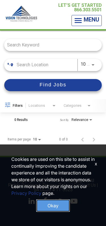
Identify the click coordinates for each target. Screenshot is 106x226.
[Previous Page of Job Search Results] (82, 139)
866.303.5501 (88, 9)
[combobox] (50, 45)
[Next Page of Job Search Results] (93, 139)
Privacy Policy (26, 193)
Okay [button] (53, 205)
